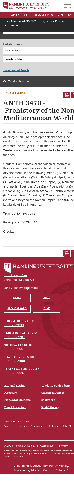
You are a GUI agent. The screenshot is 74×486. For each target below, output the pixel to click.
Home (7, 21)
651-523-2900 (14, 361)
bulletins (23, 465)
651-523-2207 (14, 337)
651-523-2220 (14, 373)
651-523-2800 (14, 325)
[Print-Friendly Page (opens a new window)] (66, 95)
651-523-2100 (13, 349)
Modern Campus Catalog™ (49, 470)
